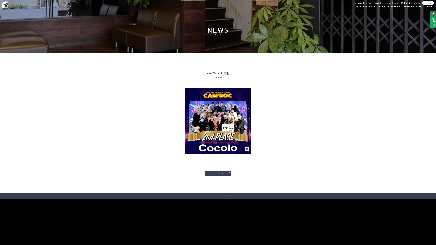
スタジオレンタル (427, 3)
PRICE (372, 6)
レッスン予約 (416, 3)
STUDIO (364, 6)
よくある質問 (358, 3)
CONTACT (429, 6)
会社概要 (377, 3)
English (396, 3)
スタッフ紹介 (368, 3)
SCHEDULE (396, 6)
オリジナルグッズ (386, 3)
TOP (356, 6)
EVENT (419, 6)
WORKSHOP (409, 6)
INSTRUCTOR (383, 6)
